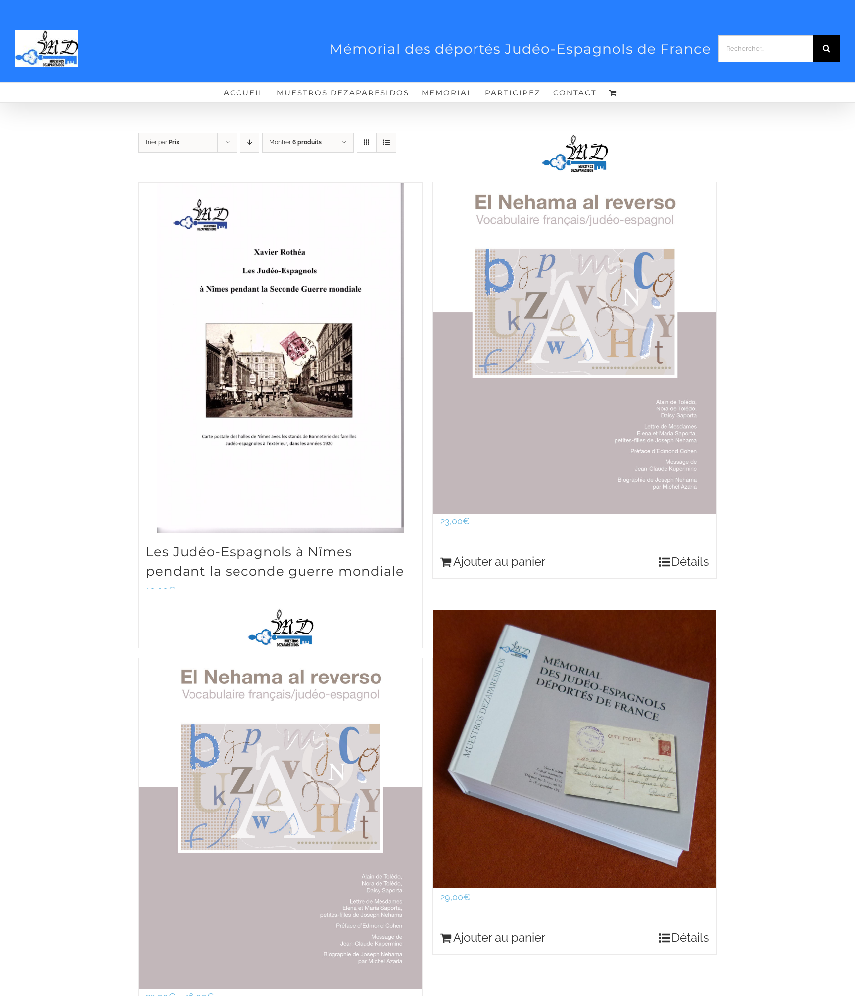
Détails (690, 561)
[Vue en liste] (386, 142)
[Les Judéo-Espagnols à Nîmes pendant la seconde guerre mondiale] (280, 358)
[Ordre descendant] (249, 143)
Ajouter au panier (499, 561)
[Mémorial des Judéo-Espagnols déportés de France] (574, 749)
